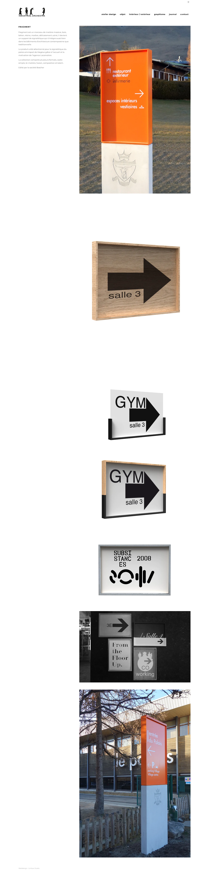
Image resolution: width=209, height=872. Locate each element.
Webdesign (22, 868)
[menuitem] (109, 14)
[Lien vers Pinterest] (188, 2)
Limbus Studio (34, 868)
